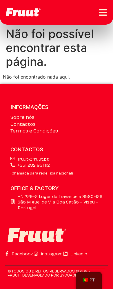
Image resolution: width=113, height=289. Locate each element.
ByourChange (74, 274)
